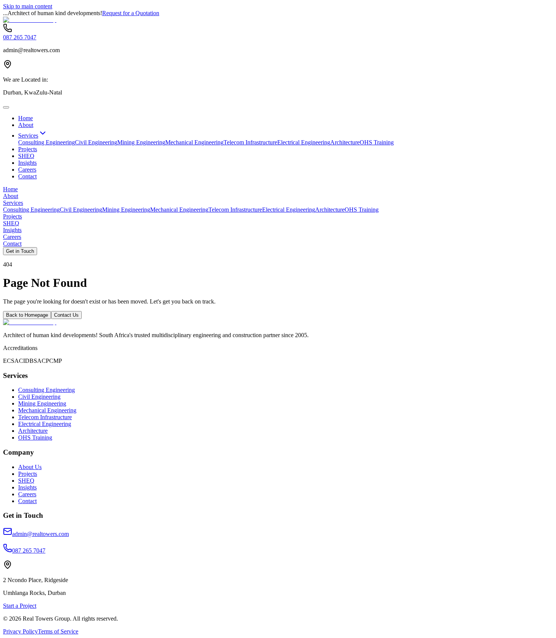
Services (28, 135)
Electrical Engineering (303, 142)
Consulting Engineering (46, 142)
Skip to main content (27, 6)
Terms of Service (58, 631)
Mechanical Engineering (194, 142)
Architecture (345, 142)
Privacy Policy (20, 631)
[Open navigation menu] (6, 107)
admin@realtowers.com (40, 534)
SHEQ (26, 156)
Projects (27, 149)
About (25, 125)
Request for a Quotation (130, 13)
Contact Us (66, 315)
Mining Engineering (141, 142)
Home (25, 118)
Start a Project (19, 605)
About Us (30, 467)
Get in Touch (20, 251)
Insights (27, 163)
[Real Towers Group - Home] (29, 20)
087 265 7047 (19, 37)
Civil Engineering (96, 142)
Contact (27, 176)
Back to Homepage (27, 315)
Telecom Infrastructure (250, 142)
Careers (27, 169)
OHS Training (377, 142)
